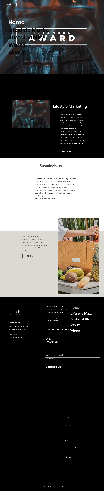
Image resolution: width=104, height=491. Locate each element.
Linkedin (67, 329)
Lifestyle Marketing (29, 30)
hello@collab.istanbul (16, 337)
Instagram (51, 329)
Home (16, 22)
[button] (52, 72)
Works (17, 45)
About (16, 52)
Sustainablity (26, 37)
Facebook (59, 329)
